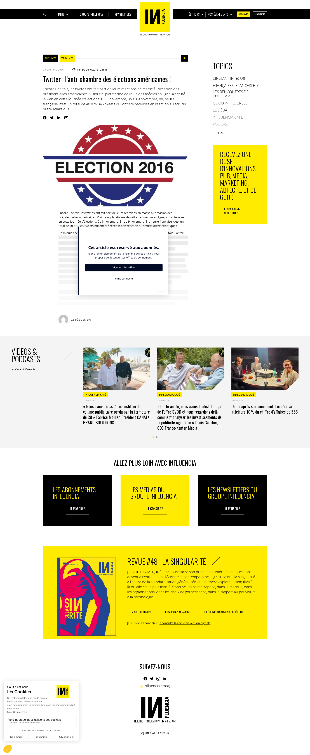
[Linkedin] (59, 118)
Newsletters (122, 14)
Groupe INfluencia (91, 14)
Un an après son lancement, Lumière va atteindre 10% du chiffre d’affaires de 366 (264, 409)
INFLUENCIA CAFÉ (95, 394)
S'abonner (243, 14)
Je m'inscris (232, 508)
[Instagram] (158, 679)
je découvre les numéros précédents (223, 612)
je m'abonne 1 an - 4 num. (177, 612)
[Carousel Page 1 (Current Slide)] (153, 437)
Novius (164, 733)
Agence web (149, 733)
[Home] (155, 19)
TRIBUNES (67, 58)
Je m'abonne (77, 508)
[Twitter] (52, 118)
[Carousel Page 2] (157, 437)
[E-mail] (66, 118)
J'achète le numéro (141, 612)
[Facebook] (44, 118)
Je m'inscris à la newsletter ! (232, 211)
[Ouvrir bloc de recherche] (44, 14)
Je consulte (155, 508)
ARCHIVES (50, 58)
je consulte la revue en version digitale (184, 623)
